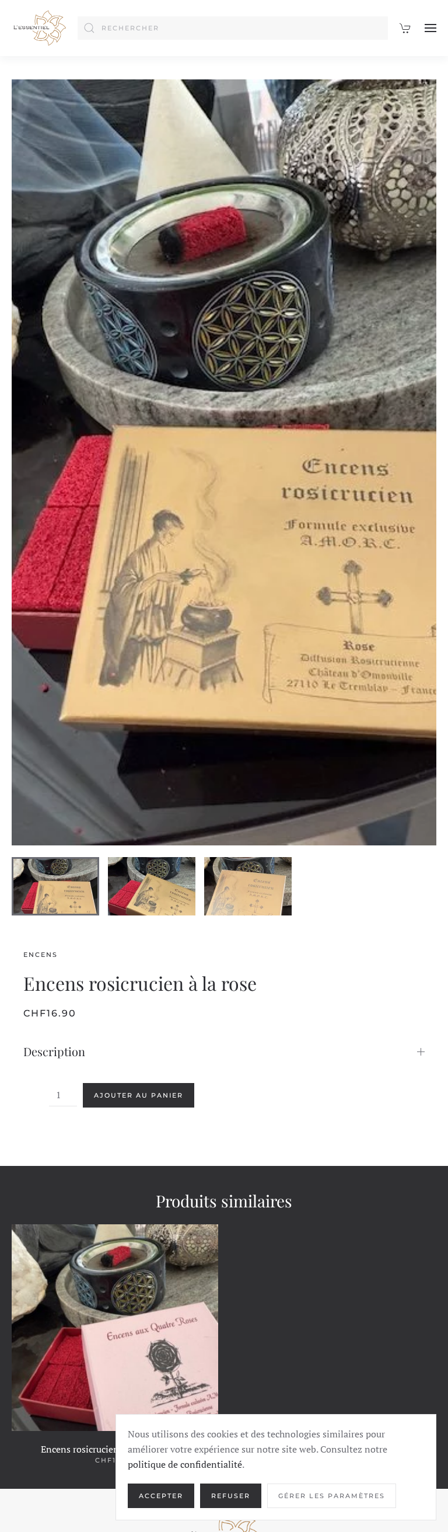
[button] (430, 28)
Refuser (230, 1496)
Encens (40, 954)
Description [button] (54, 1051)
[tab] (55, 886)
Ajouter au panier (138, 1095)
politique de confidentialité (185, 1464)
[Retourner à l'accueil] (39, 28)
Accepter (161, 1496)
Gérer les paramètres (331, 1496)
